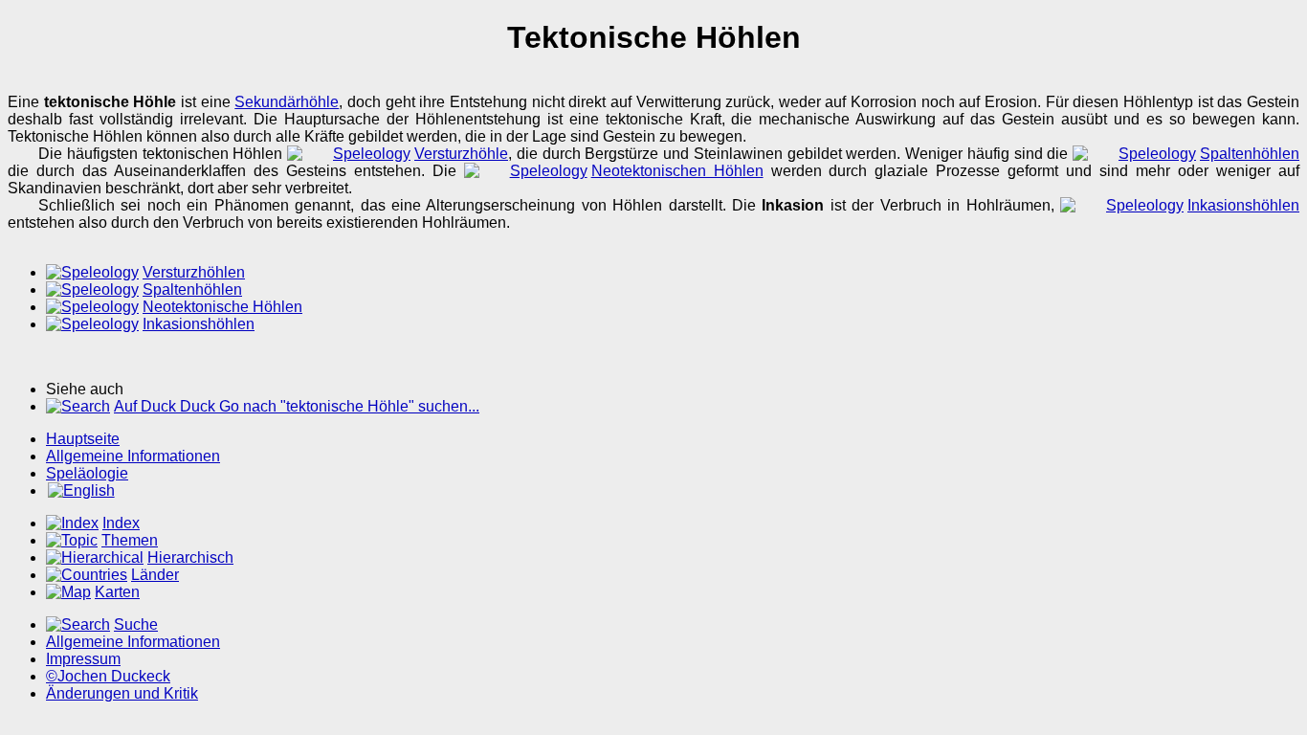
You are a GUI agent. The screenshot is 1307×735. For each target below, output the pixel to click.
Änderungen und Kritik (122, 693)
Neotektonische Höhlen (222, 307)
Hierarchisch (190, 557)
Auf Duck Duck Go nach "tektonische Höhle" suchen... (296, 406)
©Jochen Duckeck (108, 676)
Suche (136, 624)
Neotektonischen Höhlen (677, 171)
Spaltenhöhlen (1249, 153)
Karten (117, 592)
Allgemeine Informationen (133, 456)
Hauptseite (83, 439)
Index (121, 523)
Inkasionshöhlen (1243, 205)
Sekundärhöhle (286, 102)
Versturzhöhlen (194, 272)
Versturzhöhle (461, 153)
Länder (155, 575)
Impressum (83, 659)
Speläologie (87, 473)
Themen (129, 540)
